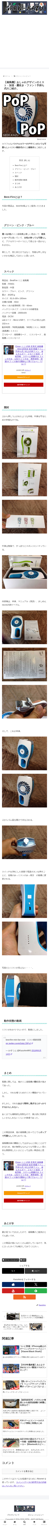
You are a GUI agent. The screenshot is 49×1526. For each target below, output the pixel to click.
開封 (16, 176)
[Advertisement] (24, 43)
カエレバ (28, 370)
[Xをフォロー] (36, 1284)
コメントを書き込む (24, 1471)
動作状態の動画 (21, 180)
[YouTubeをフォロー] (13, 1290)
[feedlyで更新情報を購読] (36, 1290)
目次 (21, 160)
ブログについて (13, 1515)
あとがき (18, 187)
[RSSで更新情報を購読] (24, 1297)
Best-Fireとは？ (21, 165)
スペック (18, 173)
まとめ (17, 183)
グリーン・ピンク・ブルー (25, 169)
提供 (24, 1260)
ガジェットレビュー (11, 1260)
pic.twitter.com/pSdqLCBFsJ (18, 1043)
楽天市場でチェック (23, 384)
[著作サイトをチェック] (13, 1284)
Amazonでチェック (23, 377)
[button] (36, 1271)
